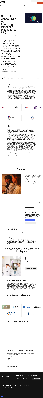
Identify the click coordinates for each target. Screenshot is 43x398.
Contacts (3, 394)
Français (37, 394)
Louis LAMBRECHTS (10, 345)
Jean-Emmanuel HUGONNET (12, 360)
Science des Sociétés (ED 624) (29, 207)
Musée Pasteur (27, 385)
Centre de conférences (7, 387)
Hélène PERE (9, 359)
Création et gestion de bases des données (14, 155)
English (40, 394)
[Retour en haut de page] (4, 78)
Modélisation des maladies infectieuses (13, 157)
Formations (13, 5)
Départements (22, 78)
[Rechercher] (35, 3)
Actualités (31, 5)
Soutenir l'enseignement (25, 5)
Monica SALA (9, 342)
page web (26, 192)
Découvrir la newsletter (37, 378)
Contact (37, 78)
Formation (28, 78)
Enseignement (2, 5)
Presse (12, 385)
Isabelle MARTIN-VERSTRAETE (11, 327)
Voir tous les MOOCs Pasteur (30, 222)
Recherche (17, 78)
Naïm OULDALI (10, 358)
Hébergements (18, 5)
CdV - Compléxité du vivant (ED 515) (30, 212)
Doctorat (12, 78)
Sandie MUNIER (10, 357)
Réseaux (33, 78)
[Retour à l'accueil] (2, 78)
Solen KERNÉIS (9, 330)
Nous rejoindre (5, 385)
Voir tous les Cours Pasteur (30, 220)
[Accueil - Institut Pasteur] (2, 2)
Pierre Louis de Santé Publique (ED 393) (31, 205)
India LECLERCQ (10, 356)
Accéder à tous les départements (31, 268)
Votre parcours (8, 5)
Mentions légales (7, 394)
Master (8, 78)
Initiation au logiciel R (11, 156)
